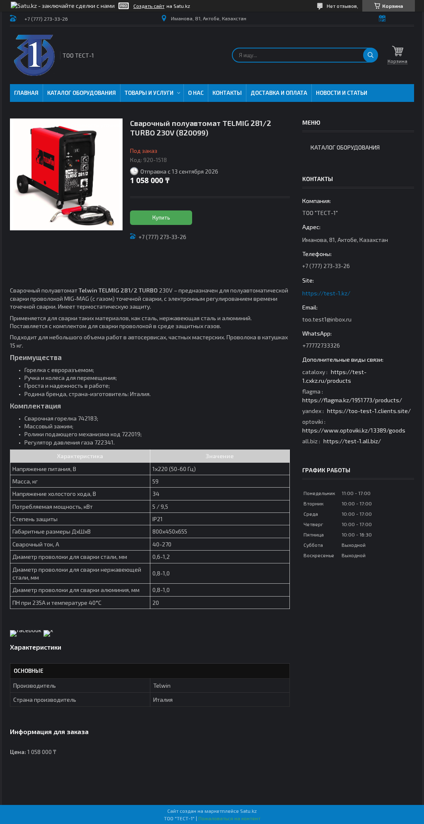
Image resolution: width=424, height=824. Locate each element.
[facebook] (25, 629)
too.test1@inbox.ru (327, 319)
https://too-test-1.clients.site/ (369, 410)
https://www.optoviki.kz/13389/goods (353, 430)
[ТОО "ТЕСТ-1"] (34, 55)
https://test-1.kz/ (326, 293)
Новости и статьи (341, 92)
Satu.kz (248, 811)
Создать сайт (148, 6)
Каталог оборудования (81, 92)
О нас (196, 92)
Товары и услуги (149, 92)
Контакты (227, 92)
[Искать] (370, 55)
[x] (48, 629)
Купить (161, 217)
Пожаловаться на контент (229, 818)
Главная (26, 92)
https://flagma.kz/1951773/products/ (352, 400)
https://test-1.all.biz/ (352, 441)
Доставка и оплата (279, 92)
